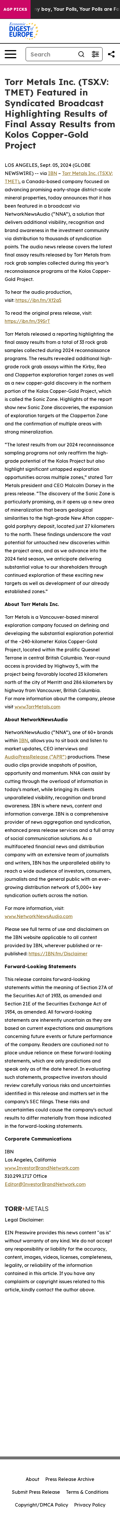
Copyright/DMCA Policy (41, 1505)
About (32, 1479)
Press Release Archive (69, 1479)
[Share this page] (111, 54)
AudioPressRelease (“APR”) (35, 757)
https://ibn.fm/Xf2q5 (38, 300)
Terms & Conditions (87, 1492)
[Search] (81, 54)
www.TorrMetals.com (37, 707)
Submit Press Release (36, 1492)
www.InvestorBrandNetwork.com (42, 1168)
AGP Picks (15, 9)
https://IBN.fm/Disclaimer (58, 954)
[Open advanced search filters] (95, 54)
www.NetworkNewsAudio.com (39, 916)
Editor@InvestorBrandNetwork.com (45, 1184)
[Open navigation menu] (10, 54)
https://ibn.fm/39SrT (27, 321)
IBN (52, 173)
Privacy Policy (89, 1505)
